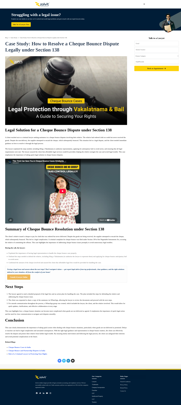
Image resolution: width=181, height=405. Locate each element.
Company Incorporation (98, 387)
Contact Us (123, 391)
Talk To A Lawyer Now (21, 24)
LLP (93, 399)
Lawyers (94, 381)
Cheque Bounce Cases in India (19, 347)
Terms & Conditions (125, 381)
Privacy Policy (124, 384)
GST (93, 393)
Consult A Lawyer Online (18, 277)
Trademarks (95, 384)
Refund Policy (124, 388)
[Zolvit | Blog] (42, 4)
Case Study (14, 37)
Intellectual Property (97, 396)
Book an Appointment (155, 68)
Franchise (94, 390)
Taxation (94, 402)
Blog (6, 37)
